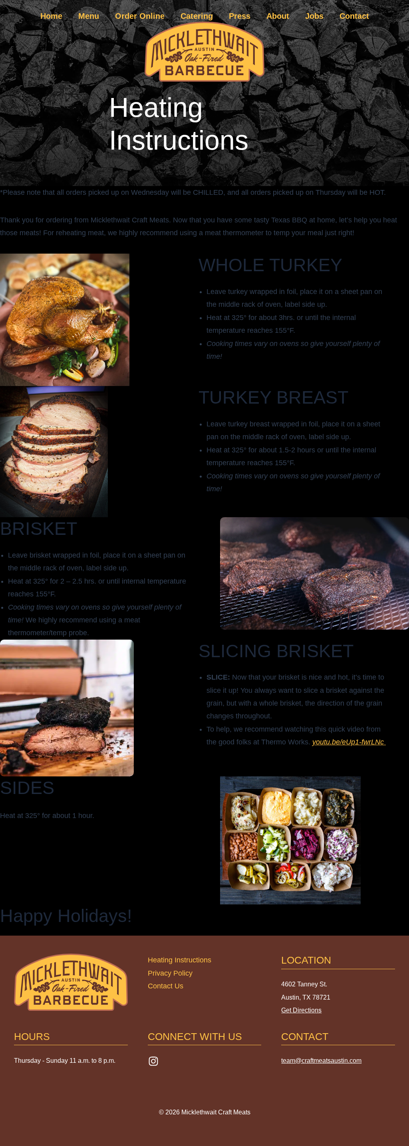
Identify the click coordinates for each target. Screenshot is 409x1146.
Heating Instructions (179, 960)
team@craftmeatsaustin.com (321, 1060)
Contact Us (165, 986)
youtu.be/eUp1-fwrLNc (349, 742)
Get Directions (301, 1010)
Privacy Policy (170, 973)
